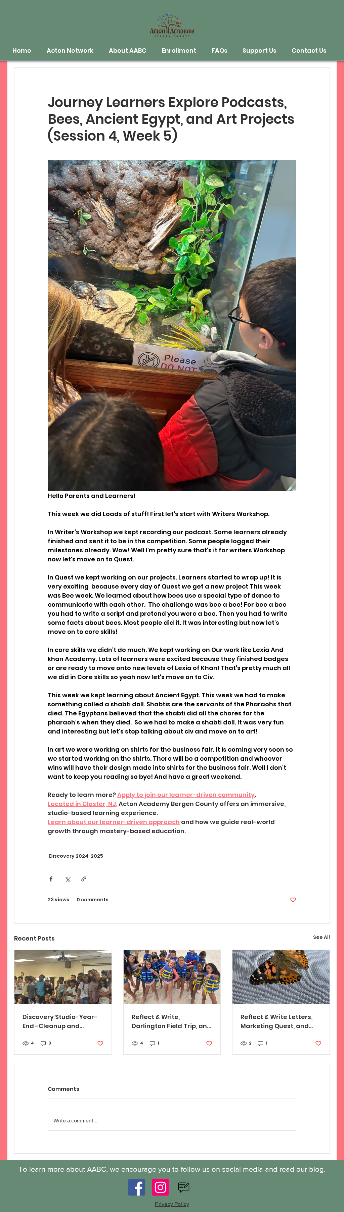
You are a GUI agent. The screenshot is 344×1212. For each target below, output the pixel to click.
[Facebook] (136, 1187)
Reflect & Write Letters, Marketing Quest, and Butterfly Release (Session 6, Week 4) (276, 1021)
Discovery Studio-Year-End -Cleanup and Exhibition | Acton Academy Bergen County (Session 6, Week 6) (62, 1021)
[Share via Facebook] (51, 879)
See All (321, 937)
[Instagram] (160, 1187)
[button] (73, 50)
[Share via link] (84, 879)
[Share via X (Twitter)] (67, 879)
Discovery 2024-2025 (76, 856)
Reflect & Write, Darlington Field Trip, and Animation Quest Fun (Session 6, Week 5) (171, 1021)
